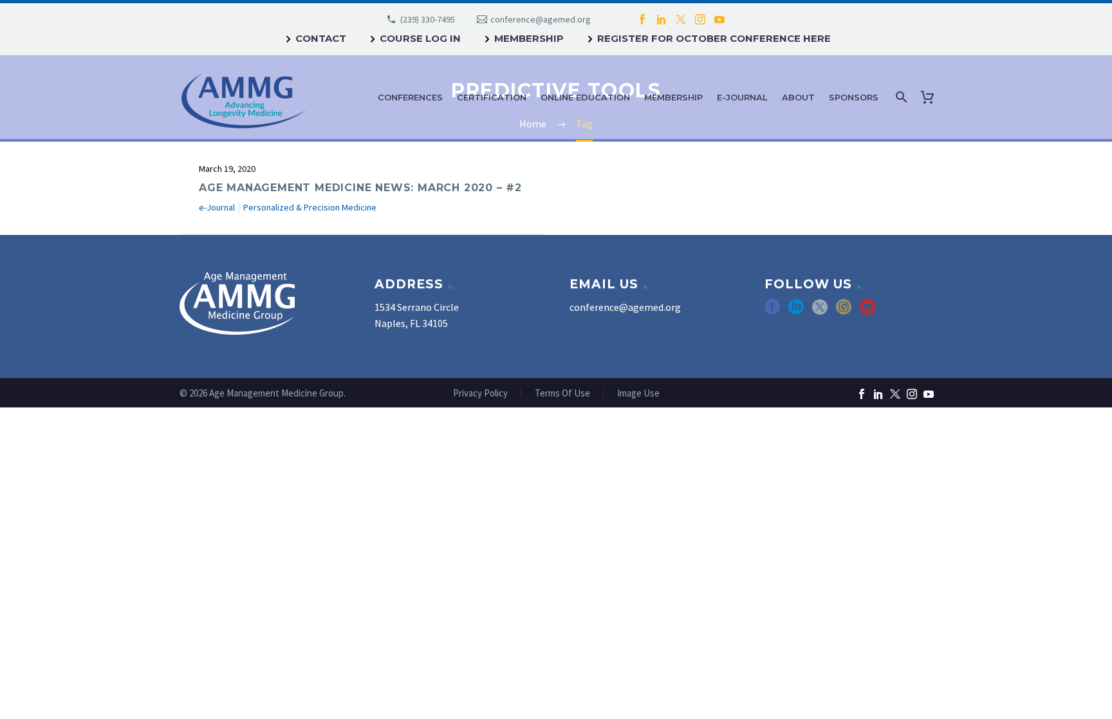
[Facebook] (642, 19)
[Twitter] (680, 19)
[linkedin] (796, 311)
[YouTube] (719, 19)
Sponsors (853, 97)
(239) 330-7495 (427, 19)
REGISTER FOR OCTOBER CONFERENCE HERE (714, 38)
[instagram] (843, 311)
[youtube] (867, 311)
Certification (491, 97)
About (798, 97)
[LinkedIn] (661, 19)
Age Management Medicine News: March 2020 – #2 (360, 188)
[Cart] (929, 97)
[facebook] (772, 311)
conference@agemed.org (540, 19)
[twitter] (820, 311)
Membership (529, 38)
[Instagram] (700, 19)
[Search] (900, 97)
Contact (320, 38)
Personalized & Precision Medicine (309, 207)
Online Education (585, 97)
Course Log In (420, 38)
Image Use (638, 393)
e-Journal (742, 97)
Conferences (410, 97)
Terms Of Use (562, 393)
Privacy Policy (480, 393)
